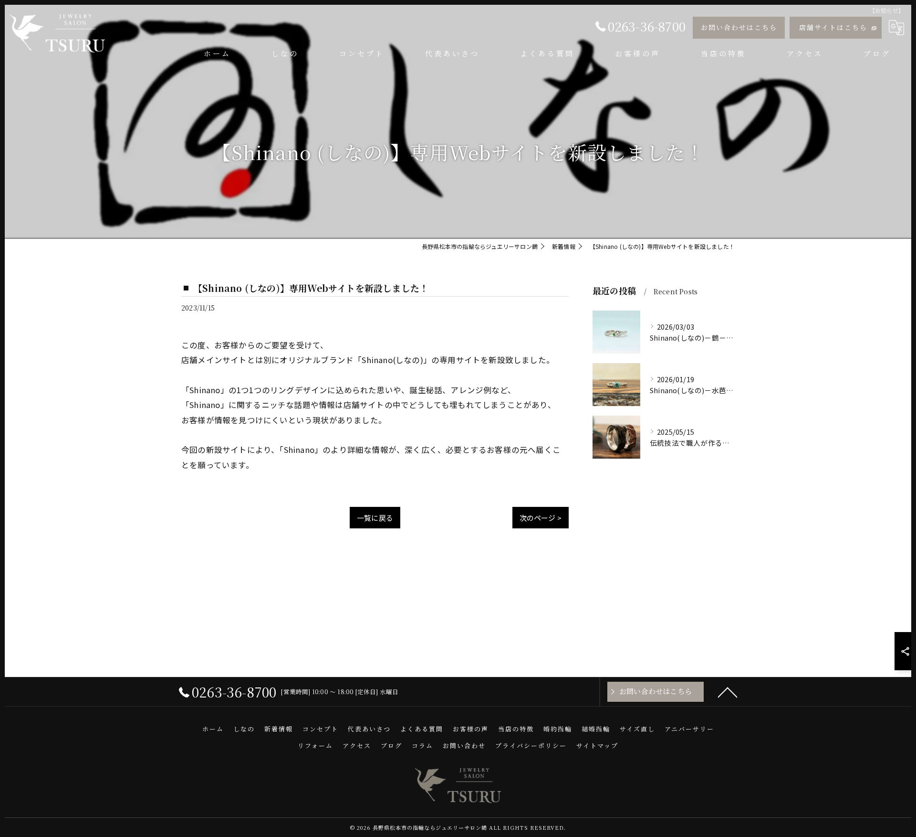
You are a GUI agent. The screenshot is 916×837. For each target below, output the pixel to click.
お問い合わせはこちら (739, 27)
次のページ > (541, 518)
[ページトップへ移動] (727, 691)
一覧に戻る (375, 518)
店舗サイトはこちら (833, 27)
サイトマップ (597, 745)
